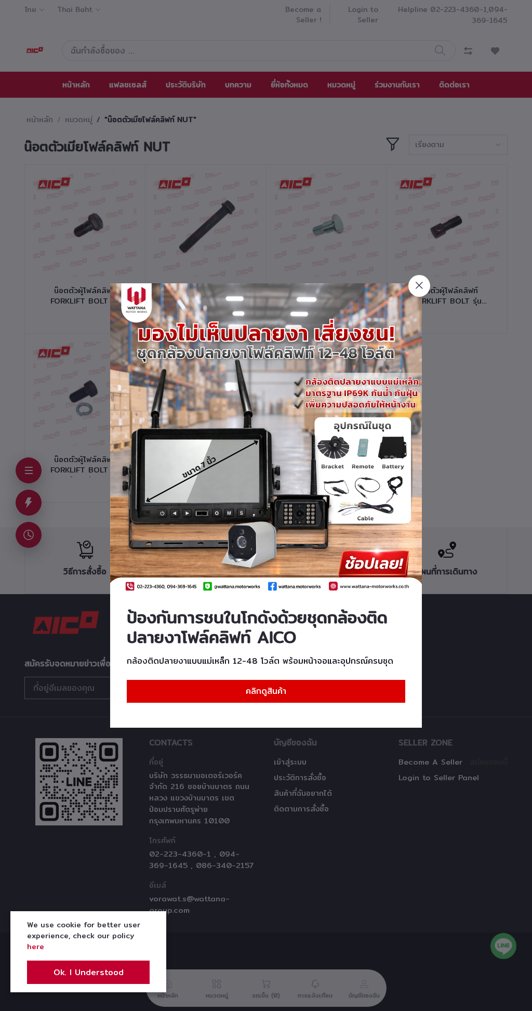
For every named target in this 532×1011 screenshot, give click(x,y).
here (35, 946)
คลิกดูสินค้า (266, 691)
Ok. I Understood (89, 972)
